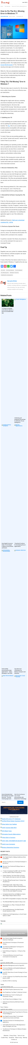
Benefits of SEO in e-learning (10, 980)
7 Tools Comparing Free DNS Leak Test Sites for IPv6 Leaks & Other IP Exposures (14, 871)
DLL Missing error (5, 272)
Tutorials (3, 921)
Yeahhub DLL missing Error (7, 275)
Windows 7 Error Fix (14, 272)
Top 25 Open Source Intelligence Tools (12, 999)
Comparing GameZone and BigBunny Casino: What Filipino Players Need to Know (14, 894)
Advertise (6, 1035)
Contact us (14, 1039)
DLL (9, 126)
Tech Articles (7, 6)
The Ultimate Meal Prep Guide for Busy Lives (14, 901)
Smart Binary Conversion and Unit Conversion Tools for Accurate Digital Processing (14, 890)
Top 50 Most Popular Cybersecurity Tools (13, 989)
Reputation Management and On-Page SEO (13, 965)
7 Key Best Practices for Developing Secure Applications (20, 545)
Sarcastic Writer (12, 281)
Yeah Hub (16, 1042)
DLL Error (3, 270)
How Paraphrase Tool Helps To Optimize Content (15, 992)
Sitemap (25, 1037)
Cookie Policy (4, 1037)
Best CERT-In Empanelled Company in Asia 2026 (15, 898)
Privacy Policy (12, 1035)
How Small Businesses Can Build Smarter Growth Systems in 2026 (13, 910)
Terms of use (21, 1035)
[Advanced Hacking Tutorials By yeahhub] (14, 813)
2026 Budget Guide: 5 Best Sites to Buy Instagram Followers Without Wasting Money (14, 885)
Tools (2, 984)
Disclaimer (11, 1037)
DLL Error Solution (10, 270)
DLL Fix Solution (18, 270)
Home (2, 6)
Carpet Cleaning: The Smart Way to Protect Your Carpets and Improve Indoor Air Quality (14, 876)
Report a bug (18, 1037)
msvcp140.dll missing (7, 65)
